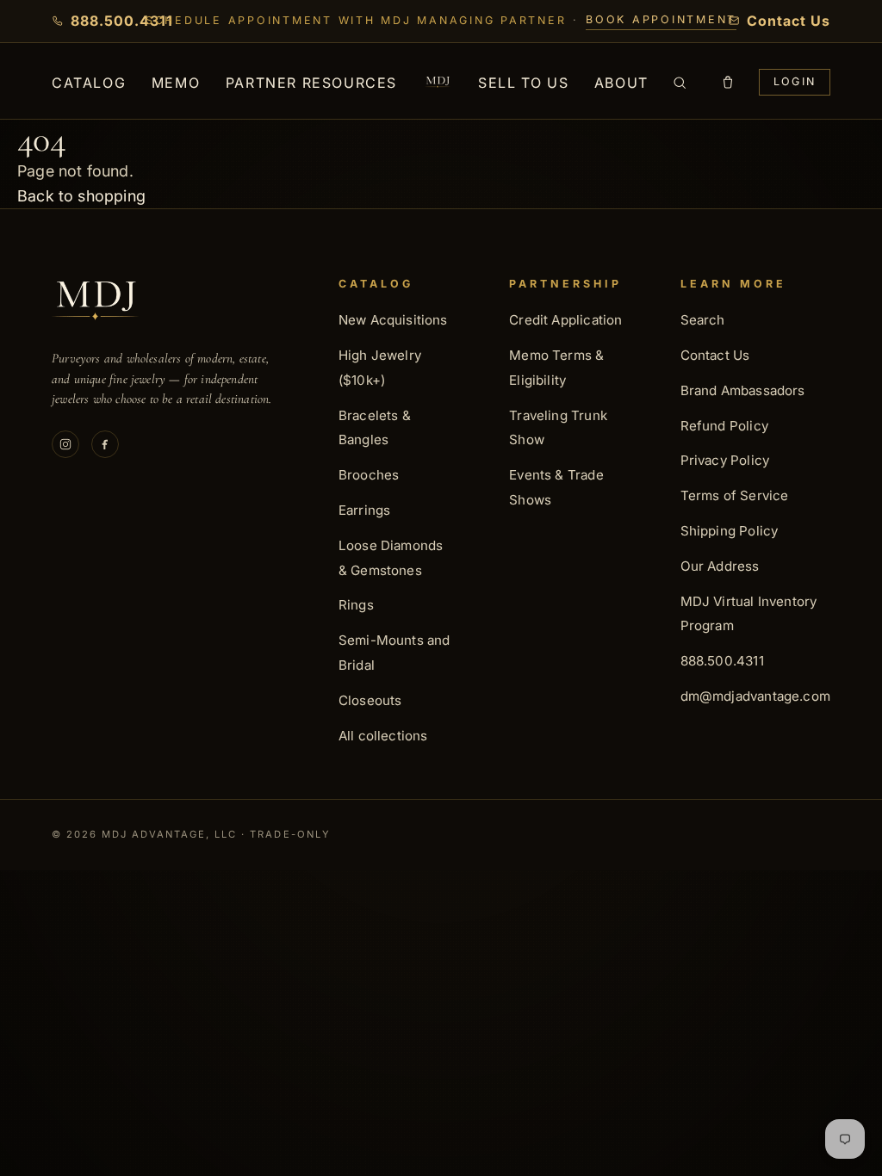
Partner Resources (311, 82)
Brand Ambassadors (742, 390)
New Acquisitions (393, 320)
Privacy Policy (725, 460)
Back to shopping (81, 196)
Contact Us (715, 355)
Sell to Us (523, 82)
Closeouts (370, 700)
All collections (383, 735)
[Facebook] (105, 444)
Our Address (720, 566)
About (621, 82)
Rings (356, 605)
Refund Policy (724, 426)
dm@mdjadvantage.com (755, 696)
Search (702, 320)
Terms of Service (734, 495)
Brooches (369, 475)
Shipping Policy (729, 531)
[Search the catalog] (679, 82)
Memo (176, 82)
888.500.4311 (722, 661)
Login (794, 81)
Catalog (89, 82)
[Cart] (728, 82)
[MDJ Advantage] (437, 82)
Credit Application (565, 320)
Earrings (364, 510)
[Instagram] (65, 444)
